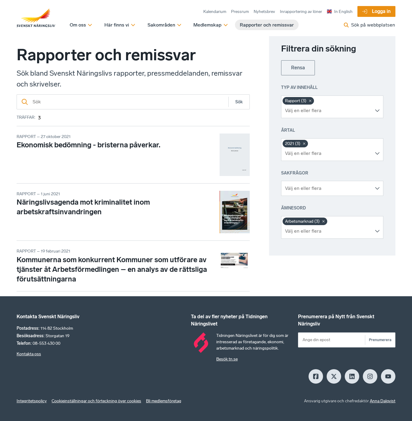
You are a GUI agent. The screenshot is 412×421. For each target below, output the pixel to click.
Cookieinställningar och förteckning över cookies (96, 401)
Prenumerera (380, 340)
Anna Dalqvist (382, 401)
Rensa (298, 68)
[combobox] (328, 111)
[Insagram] (370, 376)
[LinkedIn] (352, 376)
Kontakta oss (29, 354)
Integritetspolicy (32, 401)
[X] (334, 376)
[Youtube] (388, 376)
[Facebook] (316, 376)
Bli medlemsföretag (163, 401)
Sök (239, 102)
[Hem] (36, 18)
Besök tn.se (227, 359)
